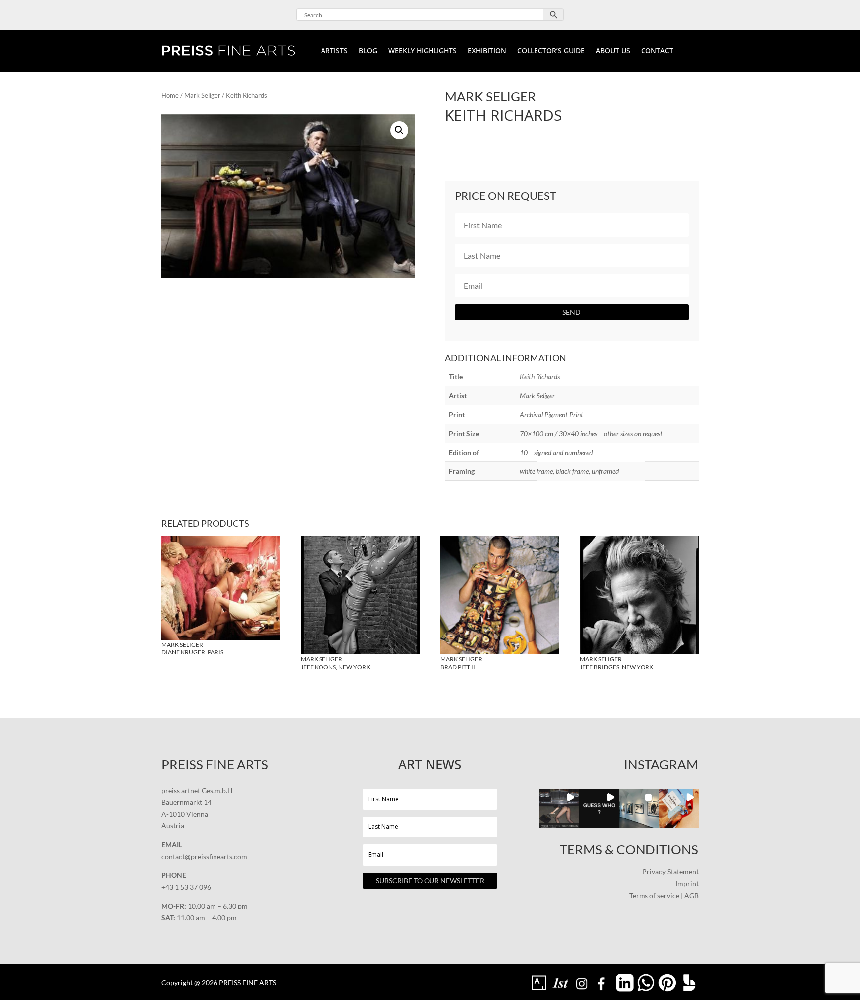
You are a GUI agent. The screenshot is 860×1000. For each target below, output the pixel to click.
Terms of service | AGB (664, 895)
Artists (334, 51)
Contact (657, 51)
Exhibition (487, 51)
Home (170, 95)
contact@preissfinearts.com (204, 856)
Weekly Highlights (422, 51)
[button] (399, 130)
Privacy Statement (671, 871)
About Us (613, 51)
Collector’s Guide (551, 51)
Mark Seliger (202, 95)
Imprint (687, 883)
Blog (368, 51)
